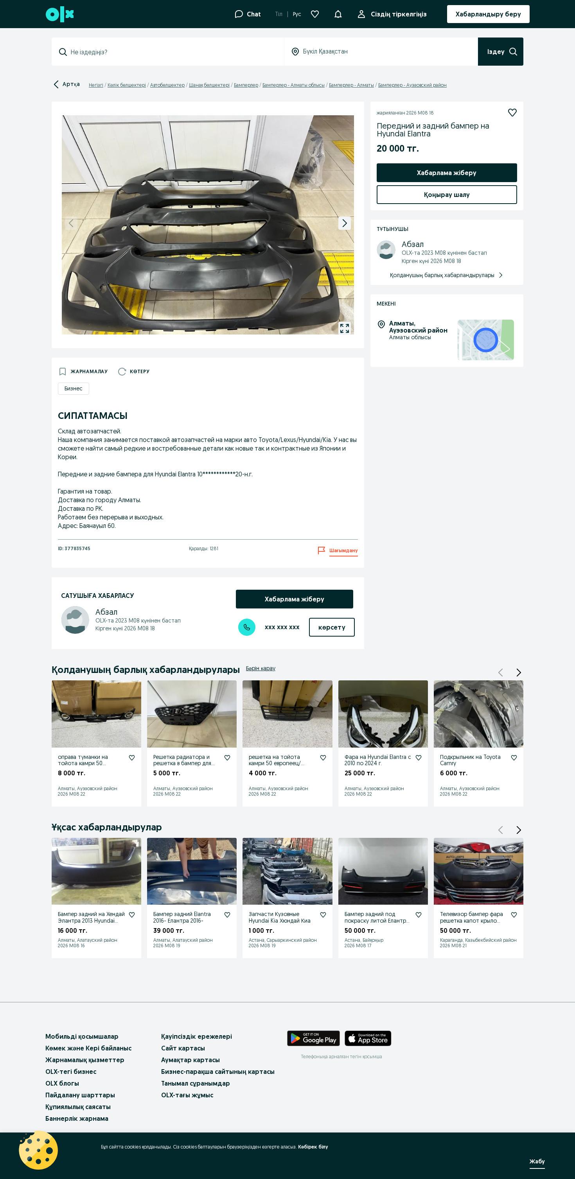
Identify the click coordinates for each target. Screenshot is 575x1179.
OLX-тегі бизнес (70, 1071)
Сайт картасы (183, 1048)
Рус (297, 14)
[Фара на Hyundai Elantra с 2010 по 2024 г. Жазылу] (418, 758)
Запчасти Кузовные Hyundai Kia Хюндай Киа (280, 917)
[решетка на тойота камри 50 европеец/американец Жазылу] (323, 758)
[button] (338, 13)
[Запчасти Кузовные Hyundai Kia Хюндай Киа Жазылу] (323, 915)
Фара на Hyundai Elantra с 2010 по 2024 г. (378, 760)
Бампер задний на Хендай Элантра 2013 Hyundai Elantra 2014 (91, 921)
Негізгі (96, 85)
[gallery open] (344, 328)
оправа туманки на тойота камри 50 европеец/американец (87, 763)
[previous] (71, 223)
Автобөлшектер (167, 85)
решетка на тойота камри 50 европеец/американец (275, 763)
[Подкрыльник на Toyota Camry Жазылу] (514, 758)
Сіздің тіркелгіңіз (399, 14)
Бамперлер (246, 85)
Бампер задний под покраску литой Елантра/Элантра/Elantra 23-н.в (378, 921)
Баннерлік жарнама (76, 1118)
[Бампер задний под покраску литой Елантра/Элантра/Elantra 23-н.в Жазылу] (418, 915)
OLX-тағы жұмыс (187, 1095)
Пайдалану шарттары (80, 1095)
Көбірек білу (313, 1147)
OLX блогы (62, 1083)
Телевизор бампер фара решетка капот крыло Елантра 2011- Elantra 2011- (472, 921)
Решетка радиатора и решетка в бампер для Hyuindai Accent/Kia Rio (183, 763)
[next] (344, 223)
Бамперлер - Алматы (351, 85)
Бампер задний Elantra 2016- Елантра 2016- (182, 917)
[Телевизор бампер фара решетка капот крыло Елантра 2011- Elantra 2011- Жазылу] (514, 915)
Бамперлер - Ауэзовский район (412, 85)
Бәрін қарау (260, 668)
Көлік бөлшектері (127, 85)
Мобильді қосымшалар (82, 1036)
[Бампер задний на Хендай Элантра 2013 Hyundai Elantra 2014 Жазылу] (132, 915)
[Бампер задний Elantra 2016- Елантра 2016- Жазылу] (227, 915)
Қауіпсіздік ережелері (196, 1036)
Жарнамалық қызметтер (84, 1060)
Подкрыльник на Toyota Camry (470, 760)
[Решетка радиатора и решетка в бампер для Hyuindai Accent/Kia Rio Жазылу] (227, 758)
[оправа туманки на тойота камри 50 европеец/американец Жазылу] (132, 758)
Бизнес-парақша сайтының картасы (218, 1071)
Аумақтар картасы (190, 1060)
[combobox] (172, 52)
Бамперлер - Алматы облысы (293, 85)
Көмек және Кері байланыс (88, 1048)
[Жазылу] (512, 112)
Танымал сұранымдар (195, 1083)
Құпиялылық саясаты (78, 1107)
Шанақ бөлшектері (209, 85)
